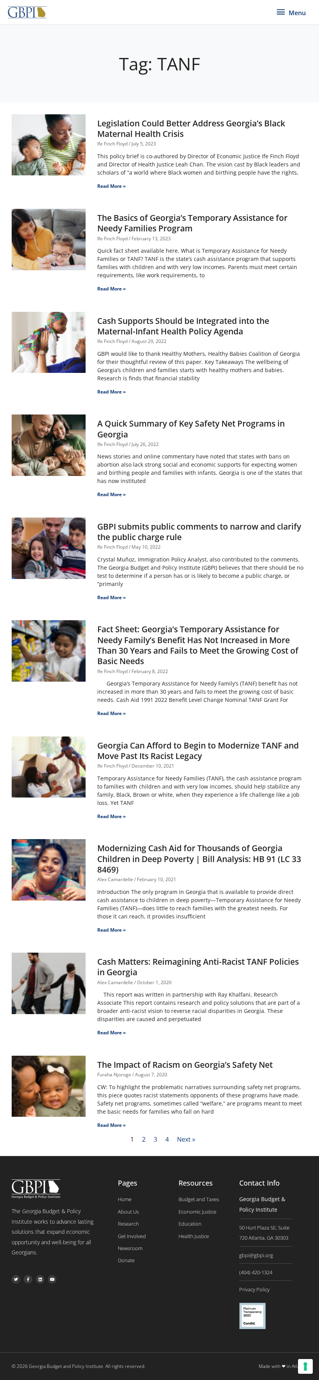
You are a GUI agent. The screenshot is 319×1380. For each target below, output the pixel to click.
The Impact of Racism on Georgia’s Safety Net (185, 1064)
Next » (186, 1139)
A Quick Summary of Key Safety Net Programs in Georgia (191, 428)
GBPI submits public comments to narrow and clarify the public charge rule (199, 531)
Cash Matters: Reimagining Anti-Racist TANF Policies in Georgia (198, 967)
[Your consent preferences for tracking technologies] (305, 1366)
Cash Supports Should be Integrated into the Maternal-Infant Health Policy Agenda (183, 326)
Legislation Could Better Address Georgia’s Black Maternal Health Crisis (191, 128)
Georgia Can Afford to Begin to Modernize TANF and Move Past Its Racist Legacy (198, 750)
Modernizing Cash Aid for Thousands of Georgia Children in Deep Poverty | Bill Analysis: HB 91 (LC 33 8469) (199, 859)
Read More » (111, 186)
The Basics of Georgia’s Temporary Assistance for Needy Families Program (192, 223)
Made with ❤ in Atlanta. (283, 1366)
